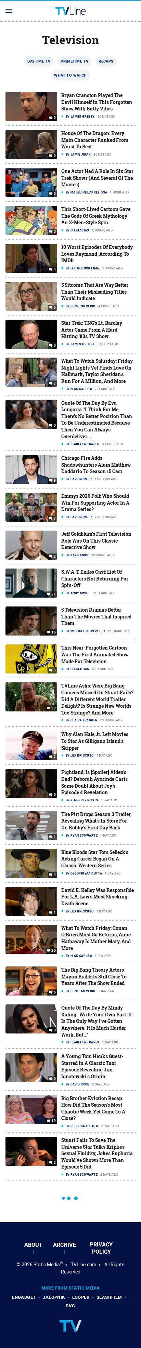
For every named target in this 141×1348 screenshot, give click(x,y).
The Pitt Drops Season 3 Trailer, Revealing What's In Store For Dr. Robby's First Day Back (96, 821)
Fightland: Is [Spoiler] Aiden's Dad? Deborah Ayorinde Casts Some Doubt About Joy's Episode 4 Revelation (94, 782)
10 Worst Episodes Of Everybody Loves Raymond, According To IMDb (97, 254)
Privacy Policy (101, 1248)
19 (53, 1121)
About (33, 1245)
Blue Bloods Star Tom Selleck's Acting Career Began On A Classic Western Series (94, 859)
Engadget (24, 1297)
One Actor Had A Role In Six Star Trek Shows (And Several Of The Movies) (97, 178)
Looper (80, 1297)
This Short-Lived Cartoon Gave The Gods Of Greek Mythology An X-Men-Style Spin (95, 216)
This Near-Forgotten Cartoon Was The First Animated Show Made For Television (95, 654)
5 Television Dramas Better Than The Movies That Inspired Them (96, 616)
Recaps (106, 61)
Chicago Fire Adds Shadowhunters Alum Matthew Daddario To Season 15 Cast (96, 465)
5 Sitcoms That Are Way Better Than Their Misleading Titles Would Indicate (94, 292)
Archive (64, 1245)
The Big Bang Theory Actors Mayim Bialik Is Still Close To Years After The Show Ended (94, 976)
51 (53, 594)
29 (53, 708)
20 (53, 950)
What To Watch (70, 75)
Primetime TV (74, 61)
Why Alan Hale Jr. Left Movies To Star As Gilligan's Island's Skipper (94, 741)
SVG (70, 1306)
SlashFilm (109, 1297)
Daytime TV (38, 61)
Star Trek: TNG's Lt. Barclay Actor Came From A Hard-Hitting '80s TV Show (91, 329)
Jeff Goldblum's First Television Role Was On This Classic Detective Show (96, 540)
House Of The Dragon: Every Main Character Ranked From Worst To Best (94, 140)
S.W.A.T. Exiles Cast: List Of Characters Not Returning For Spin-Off (94, 578)
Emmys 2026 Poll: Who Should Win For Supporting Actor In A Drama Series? (95, 502)
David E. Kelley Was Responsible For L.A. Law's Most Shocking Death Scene (97, 897)
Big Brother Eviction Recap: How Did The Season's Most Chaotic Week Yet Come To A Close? (93, 1108)
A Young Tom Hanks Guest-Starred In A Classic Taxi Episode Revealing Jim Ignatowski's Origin (92, 1066)
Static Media (47, 1264)
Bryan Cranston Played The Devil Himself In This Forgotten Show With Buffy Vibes (96, 102)
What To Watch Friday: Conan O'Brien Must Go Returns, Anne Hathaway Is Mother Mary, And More (96, 938)
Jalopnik (54, 1297)
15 (53, 632)
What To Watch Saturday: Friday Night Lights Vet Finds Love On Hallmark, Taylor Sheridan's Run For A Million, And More (97, 371)
